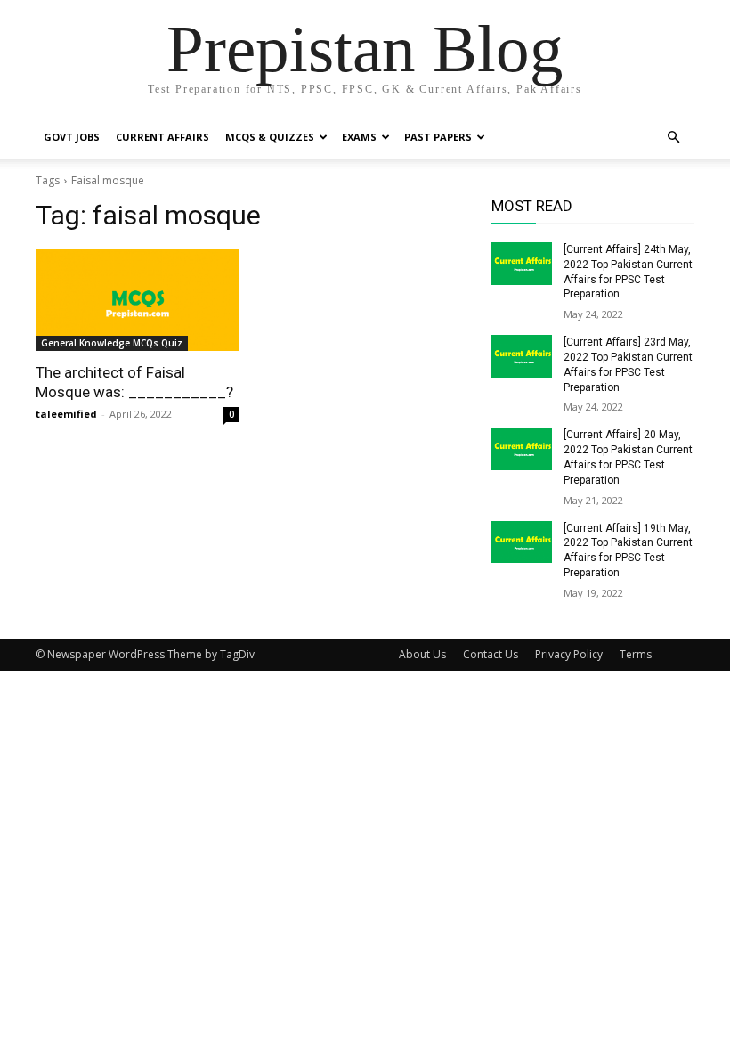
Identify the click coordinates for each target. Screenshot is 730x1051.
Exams (359, 136)
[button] (673, 137)
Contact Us (490, 654)
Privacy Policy (569, 654)
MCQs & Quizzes (269, 136)
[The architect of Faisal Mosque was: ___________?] (137, 300)
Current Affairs (162, 136)
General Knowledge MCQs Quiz (111, 343)
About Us (422, 654)
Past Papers (438, 136)
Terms (636, 654)
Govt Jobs (72, 136)
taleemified (66, 413)
